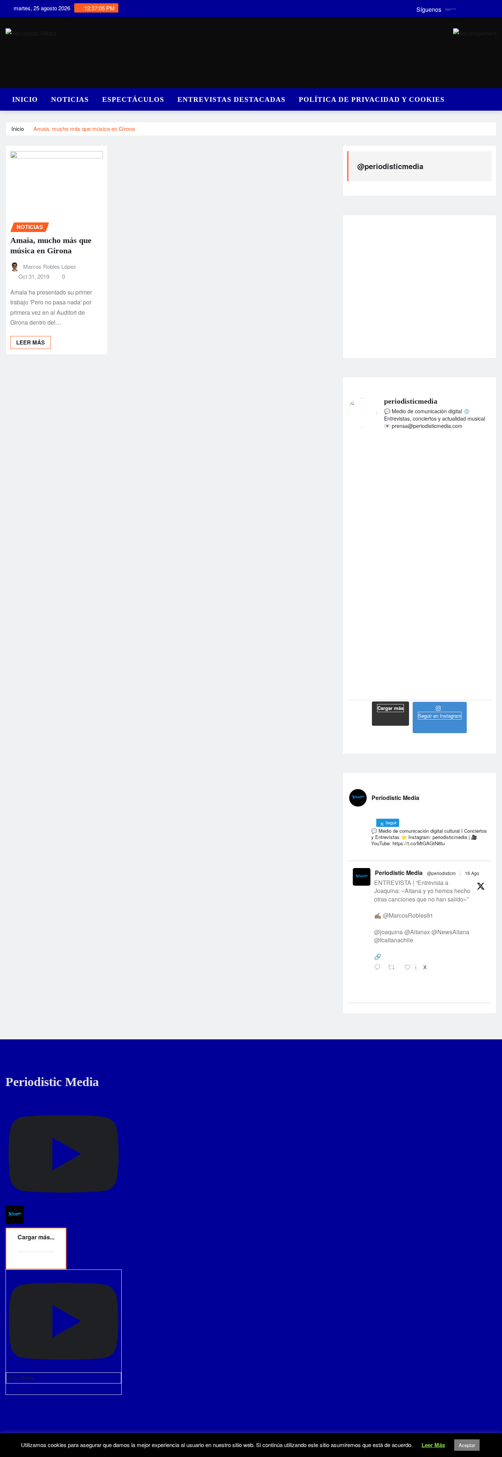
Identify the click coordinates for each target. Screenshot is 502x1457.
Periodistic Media (399, 872)
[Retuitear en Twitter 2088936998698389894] (394, 971)
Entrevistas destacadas (232, 99)
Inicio (25, 99)
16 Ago (472, 873)
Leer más (30, 342)
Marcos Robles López (49, 266)
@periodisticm (441, 873)
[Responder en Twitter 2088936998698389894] (379, 971)
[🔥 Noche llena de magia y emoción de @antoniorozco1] (419, 629)
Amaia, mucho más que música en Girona (84, 128)
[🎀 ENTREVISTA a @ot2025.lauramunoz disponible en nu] (469, 499)
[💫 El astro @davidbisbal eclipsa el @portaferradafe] (419, 489)
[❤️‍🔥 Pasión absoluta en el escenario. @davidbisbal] (370, 494)
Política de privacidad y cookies (372, 99)
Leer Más (433, 1445)
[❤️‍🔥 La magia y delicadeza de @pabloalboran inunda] (469, 624)
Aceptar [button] (467, 1445)
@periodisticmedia (390, 166)
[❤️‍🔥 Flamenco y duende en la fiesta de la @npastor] (370, 619)
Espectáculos (133, 99)
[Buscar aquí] (494, 97)
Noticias (70, 99)
